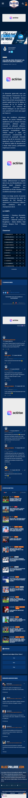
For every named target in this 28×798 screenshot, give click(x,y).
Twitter (9, 785)
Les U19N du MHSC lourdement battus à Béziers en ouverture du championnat (17, 560)
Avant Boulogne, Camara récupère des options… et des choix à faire (16, 549)
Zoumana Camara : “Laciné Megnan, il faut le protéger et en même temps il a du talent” (17, 620)
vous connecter (15, 292)
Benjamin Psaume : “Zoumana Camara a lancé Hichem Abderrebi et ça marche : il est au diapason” (17, 630)
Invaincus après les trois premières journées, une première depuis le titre (16, 499)
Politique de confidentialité (22, 793)
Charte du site (12, 793)
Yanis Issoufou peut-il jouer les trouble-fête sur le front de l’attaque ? (17, 509)
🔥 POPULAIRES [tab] (23, 492)
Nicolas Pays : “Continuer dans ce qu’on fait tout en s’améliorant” (17, 519)
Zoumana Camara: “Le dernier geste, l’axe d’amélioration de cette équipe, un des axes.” (16, 529)
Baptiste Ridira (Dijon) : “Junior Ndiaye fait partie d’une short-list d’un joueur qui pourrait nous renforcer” (17, 640)
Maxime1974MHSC (9, 386)
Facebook (4, 785)
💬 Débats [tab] (14, 492)
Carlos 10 (7, 470)
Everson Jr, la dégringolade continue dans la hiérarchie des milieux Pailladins (17, 600)
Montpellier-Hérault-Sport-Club (18, 791)
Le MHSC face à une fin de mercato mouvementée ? (15, 539)
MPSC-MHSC (8, 355)
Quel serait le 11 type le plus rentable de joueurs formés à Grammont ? (17, 590)
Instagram (14, 785)
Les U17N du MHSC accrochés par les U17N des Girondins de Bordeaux (17, 570)
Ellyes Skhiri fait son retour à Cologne (17, 611)
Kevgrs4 (7, 369)
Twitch (20, 785)
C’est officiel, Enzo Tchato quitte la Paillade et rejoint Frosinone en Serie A (17, 580)
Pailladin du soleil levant (9, 339)
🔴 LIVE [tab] (5, 492)
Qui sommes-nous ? (4, 793)
